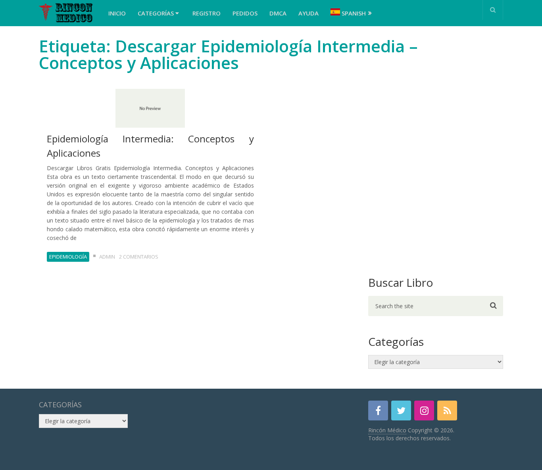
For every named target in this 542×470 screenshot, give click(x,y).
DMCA (277, 13)
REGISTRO (206, 13)
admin (107, 256)
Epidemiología (68, 256)
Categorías (156, 13)
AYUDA (308, 13)
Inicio (117, 13)
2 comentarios (138, 256)
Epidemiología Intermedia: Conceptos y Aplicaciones (150, 145)
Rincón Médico (387, 430)
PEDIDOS (245, 13)
